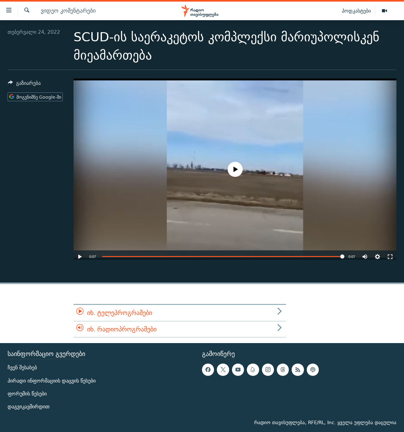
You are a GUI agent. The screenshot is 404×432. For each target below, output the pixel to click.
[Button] (24, 85)
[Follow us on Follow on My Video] (253, 370)
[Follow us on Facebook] (208, 370)
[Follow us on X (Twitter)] (223, 370)
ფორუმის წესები (27, 394)
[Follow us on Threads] (283, 370)
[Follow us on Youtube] (238, 370)
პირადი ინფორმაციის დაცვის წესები (52, 381)
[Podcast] (313, 370)
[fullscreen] (390, 253)
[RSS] (298, 370)
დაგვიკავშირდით (29, 407)
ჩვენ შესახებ (22, 367)
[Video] (384, 11)
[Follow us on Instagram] (268, 370)
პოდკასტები (356, 10)
